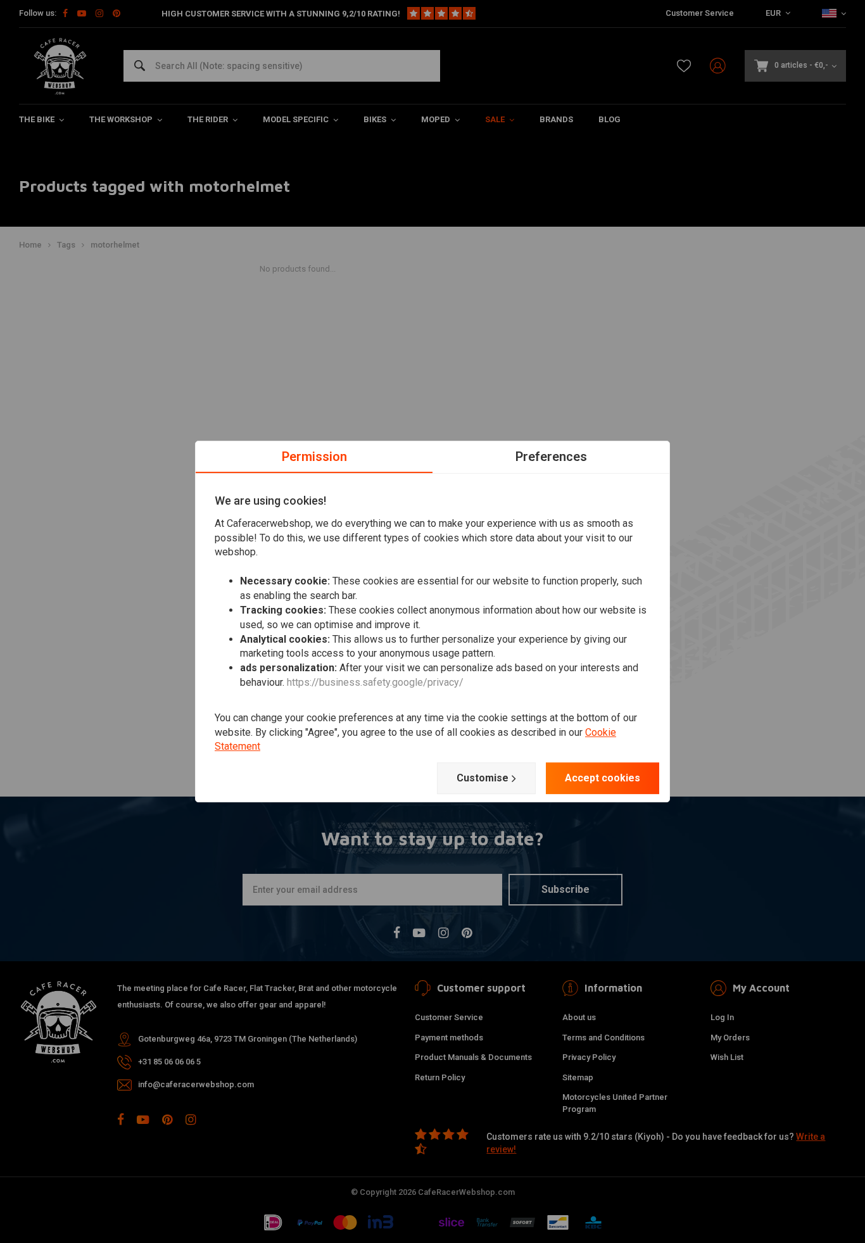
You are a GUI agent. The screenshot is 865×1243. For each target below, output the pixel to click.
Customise (482, 778)
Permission (314, 456)
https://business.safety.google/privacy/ (375, 682)
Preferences (551, 456)
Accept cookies (602, 778)
